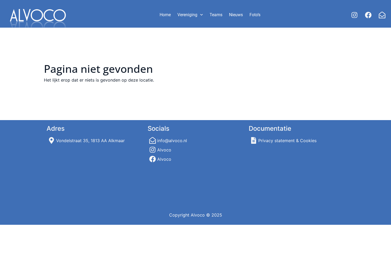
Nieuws (236, 14)
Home (165, 14)
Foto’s (254, 14)
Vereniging (187, 14)
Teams (216, 14)
